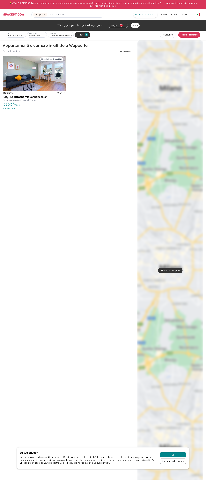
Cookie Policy (117, 457)
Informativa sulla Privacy (97, 462)
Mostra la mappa (170, 270)
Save (135, 25)
